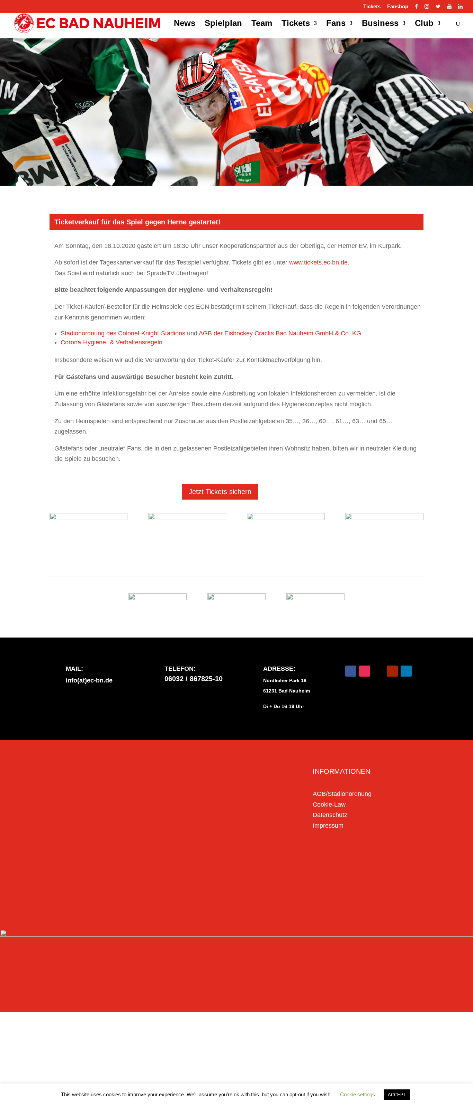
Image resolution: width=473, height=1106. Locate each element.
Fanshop (397, 6)
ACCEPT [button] (397, 1094)
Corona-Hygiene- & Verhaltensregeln (111, 342)
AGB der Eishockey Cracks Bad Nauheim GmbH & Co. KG (280, 333)
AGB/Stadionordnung (342, 793)
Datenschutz (330, 814)
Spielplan (223, 24)
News (184, 24)
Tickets (372, 6)
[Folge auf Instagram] (364, 671)
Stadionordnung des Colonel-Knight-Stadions (123, 333)
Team (261, 24)
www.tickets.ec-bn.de (318, 262)
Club (424, 24)
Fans (336, 24)
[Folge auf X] (378, 671)
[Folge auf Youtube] (392, 671)
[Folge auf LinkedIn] (406, 671)
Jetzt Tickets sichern (220, 491)
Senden (269, 894)
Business (380, 24)
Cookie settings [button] (357, 1094)
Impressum (328, 825)
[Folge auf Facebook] (350, 671)
